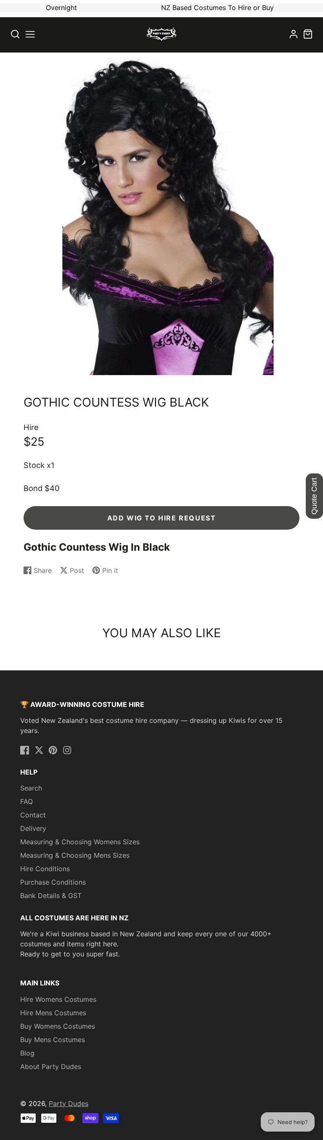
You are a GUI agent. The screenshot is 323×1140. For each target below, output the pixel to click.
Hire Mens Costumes (53, 1013)
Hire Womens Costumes (58, 999)
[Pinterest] (53, 750)
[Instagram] (67, 750)
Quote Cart (314, 496)
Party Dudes (68, 1103)
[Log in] (294, 34)
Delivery (33, 828)
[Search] (15, 34)
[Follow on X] (39, 750)
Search (31, 788)
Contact (33, 815)
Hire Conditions (45, 868)
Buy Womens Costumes (57, 1026)
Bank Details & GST (51, 895)
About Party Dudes (50, 1066)
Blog (27, 1053)
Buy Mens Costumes (52, 1039)
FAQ (26, 801)
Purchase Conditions (53, 882)
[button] (30, 34)
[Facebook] (24, 750)
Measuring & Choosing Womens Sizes (80, 842)
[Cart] (308, 34)
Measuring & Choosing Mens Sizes (75, 855)
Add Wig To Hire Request (161, 518)
